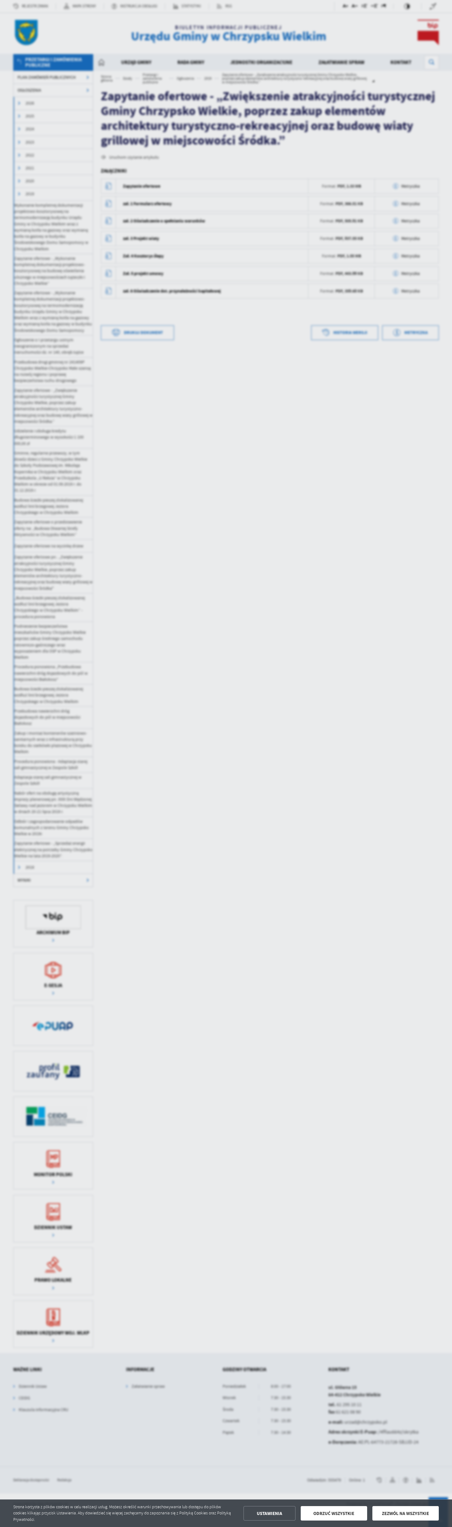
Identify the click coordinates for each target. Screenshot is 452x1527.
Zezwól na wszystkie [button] (405, 1513)
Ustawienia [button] (269, 1513)
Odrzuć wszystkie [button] (333, 1513)
